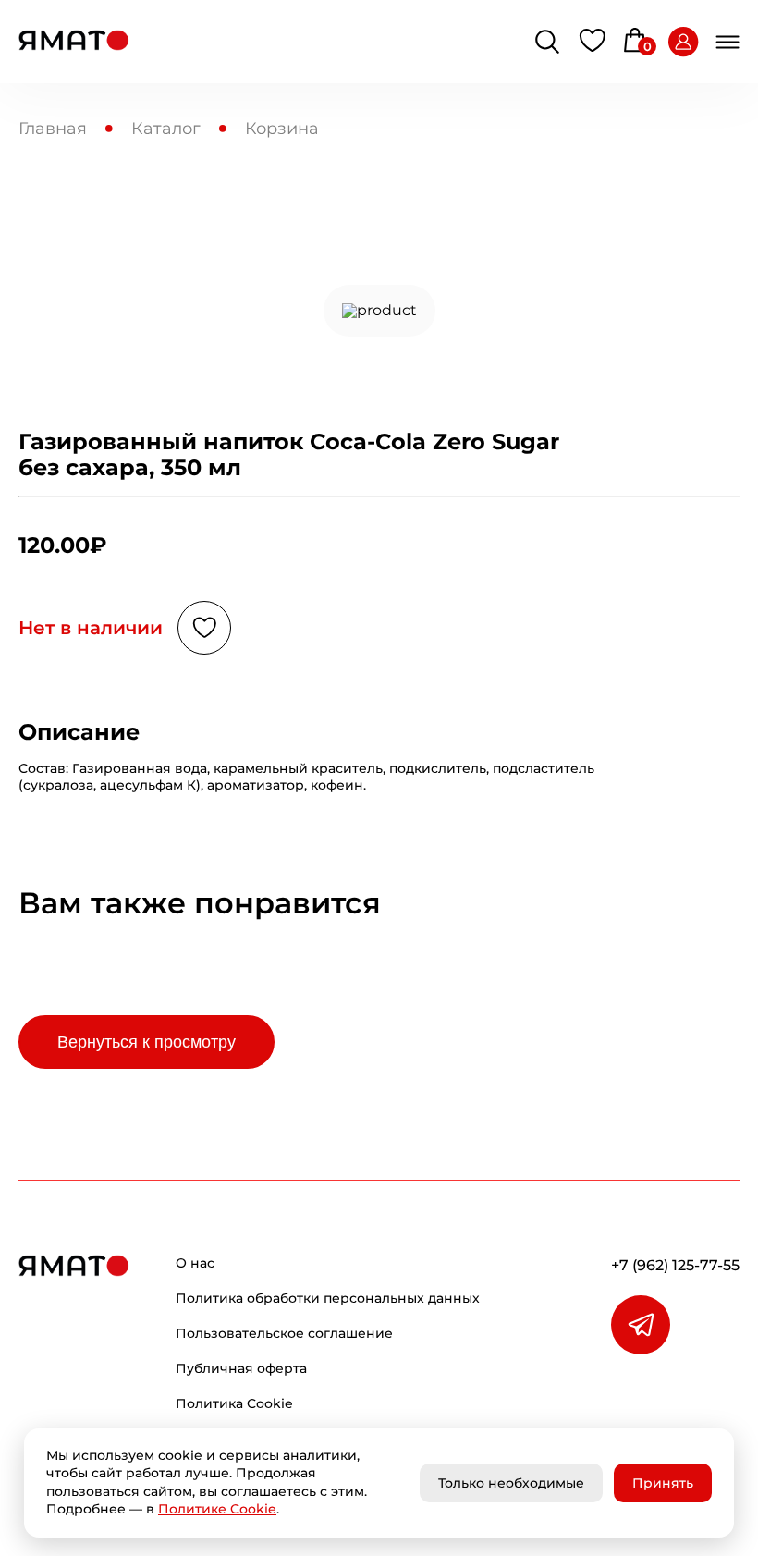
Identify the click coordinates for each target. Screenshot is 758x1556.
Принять (662, 1483)
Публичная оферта (241, 1368)
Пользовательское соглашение (284, 1333)
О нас (195, 1263)
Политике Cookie (217, 1509)
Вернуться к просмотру (146, 1042)
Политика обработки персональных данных (328, 1298)
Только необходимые (511, 1483)
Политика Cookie (234, 1403)
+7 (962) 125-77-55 (675, 1265)
